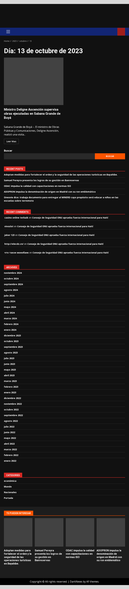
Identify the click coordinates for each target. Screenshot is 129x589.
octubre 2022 (11, 409)
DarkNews (76, 581)
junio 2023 (9, 363)
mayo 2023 (10, 369)
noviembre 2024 (13, 272)
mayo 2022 (10, 437)
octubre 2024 (11, 278)
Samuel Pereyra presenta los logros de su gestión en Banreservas (41, 180)
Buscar (8, 150)
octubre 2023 (11, 341)
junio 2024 (9, 301)
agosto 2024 (11, 289)
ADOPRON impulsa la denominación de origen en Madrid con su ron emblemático (50, 191)
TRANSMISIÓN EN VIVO (121, 32)
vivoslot (8, 226)
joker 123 (9, 235)
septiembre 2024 (13, 284)
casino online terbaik (16, 217)
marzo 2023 (10, 381)
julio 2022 (9, 426)
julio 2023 (9, 358)
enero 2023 (10, 392)
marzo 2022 (10, 449)
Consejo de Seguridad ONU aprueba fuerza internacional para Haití (70, 217)
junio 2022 (9, 432)
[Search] (113, 32)
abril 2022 (9, 443)
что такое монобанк (16, 252)
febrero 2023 (11, 386)
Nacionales (10, 492)
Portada (8, 497)
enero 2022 (10, 460)
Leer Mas (11, 141)
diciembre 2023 (12, 335)
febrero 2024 (11, 324)
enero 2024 (10, 329)
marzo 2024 (10, 318)
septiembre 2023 (13, 346)
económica (10, 480)
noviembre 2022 (13, 403)
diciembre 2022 (12, 398)
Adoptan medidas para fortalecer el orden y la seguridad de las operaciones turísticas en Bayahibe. (61, 174)
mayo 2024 (10, 307)
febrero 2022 (11, 455)
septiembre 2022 (13, 415)
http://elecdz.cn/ (14, 243)
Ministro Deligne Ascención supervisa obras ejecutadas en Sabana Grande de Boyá (33, 81)
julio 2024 (9, 295)
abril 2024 (9, 312)
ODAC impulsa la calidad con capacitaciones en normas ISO (37, 185)
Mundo (8, 486)
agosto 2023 (11, 352)
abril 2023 (9, 375)
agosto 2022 (11, 420)
